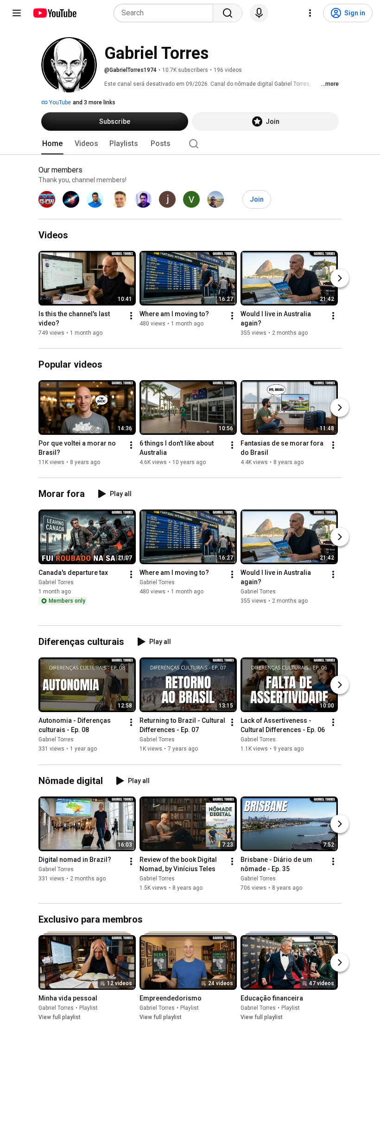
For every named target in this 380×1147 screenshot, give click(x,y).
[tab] (52, 144)
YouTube (59, 102)
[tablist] (190, 144)
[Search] (227, 13)
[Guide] (16, 13)
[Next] (339, 278)
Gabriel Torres (56, 582)
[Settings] (310, 13)
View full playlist (59, 1017)
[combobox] (166, 13)
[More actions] (131, 315)
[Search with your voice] (259, 13)
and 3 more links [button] (94, 102)
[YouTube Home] (54, 13)
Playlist (88, 1008)
